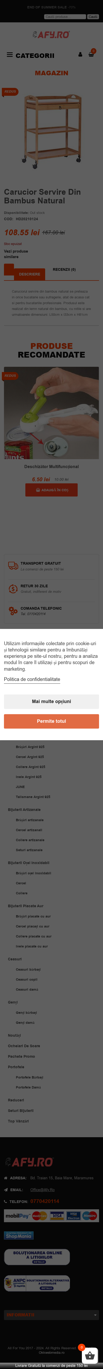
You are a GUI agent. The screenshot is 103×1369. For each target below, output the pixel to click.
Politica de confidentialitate (32, 679)
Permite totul (51, 721)
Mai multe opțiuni (51, 701)
